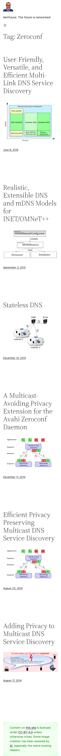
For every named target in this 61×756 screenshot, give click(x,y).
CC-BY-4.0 (25, 732)
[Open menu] (5, 25)
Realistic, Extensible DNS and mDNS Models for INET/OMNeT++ (29, 203)
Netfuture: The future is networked (26, 17)
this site (31, 727)
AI (11, 745)
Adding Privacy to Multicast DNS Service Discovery (29, 633)
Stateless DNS (22, 305)
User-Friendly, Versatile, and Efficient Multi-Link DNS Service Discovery (28, 75)
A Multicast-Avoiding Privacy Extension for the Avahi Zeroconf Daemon (28, 411)
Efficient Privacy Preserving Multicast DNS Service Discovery (29, 526)
